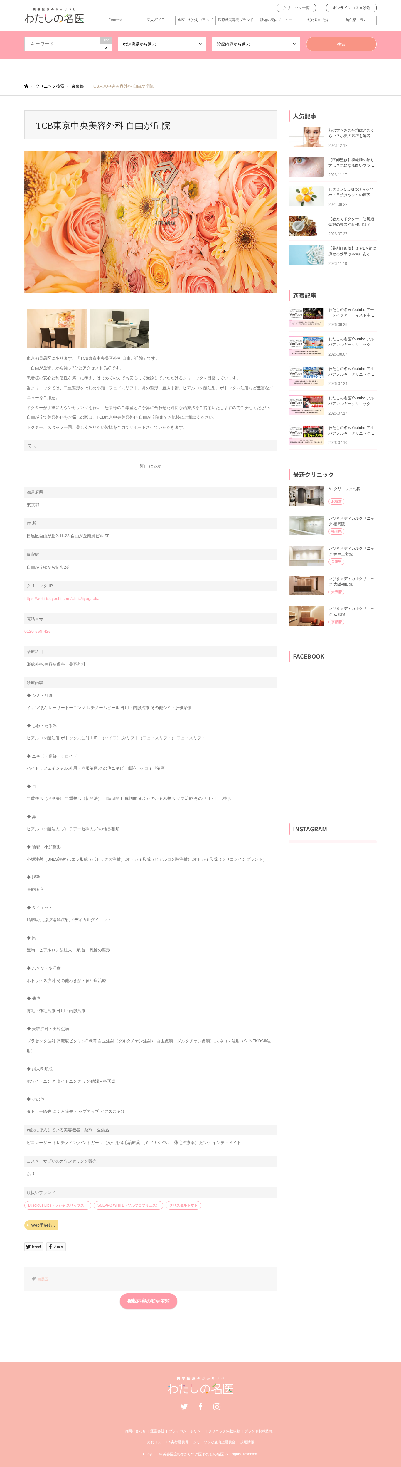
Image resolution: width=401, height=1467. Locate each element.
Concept (115, 20)
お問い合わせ (135, 1431)
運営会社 (157, 1431)
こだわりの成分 (316, 20)
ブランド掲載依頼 (259, 1431)
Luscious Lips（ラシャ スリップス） (57, 1205)
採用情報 (247, 1442)
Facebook (200, 1406)
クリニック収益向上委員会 (214, 1442)
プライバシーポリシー (186, 1431)
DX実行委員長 (177, 1442)
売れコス (154, 1442)
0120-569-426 (37, 631)
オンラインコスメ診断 (351, 8)
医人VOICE (155, 20)
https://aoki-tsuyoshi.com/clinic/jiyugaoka (62, 598)
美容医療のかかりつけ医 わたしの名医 (193, 1454)
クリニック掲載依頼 (224, 1431)
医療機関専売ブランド (235, 20)
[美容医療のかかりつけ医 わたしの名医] (201, 1391)
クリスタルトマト (183, 1205)
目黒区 (43, 1279)
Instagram (216, 1406)
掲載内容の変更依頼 (148, 1300)
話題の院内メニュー (276, 20)
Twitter (184, 1406)
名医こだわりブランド (195, 20)
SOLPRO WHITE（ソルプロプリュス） (128, 1205)
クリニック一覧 (296, 8)
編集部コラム (356, 20)
